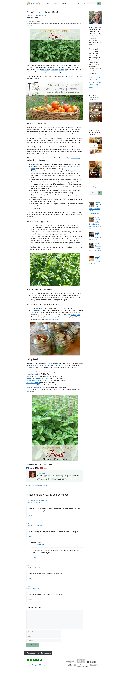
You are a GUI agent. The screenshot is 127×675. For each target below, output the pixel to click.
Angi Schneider (41, 15)
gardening (35, 485)
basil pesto (45, 70)
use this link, (75, 158)
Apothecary (64, 3)
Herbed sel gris (31, 374)
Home (27, 21)
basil (29, 485)
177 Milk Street (45, 478)
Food (48, 3)
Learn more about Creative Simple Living (95, 85)
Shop (83, 3)
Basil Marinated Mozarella (35, 387)
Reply (30, 515)
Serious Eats (59, 478)
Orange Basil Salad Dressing (36, 380)
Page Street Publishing (62, 476)
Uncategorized (42, 485)
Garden (55, 3)
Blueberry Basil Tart (33, 383)
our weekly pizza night (59, 70)
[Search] (99, 3)
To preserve (35, 310)
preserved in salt (53, 319)
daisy (28, 523)
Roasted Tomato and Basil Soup (37, 378)
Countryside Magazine (73, 478)
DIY (71, 3)
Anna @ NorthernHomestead (36, 500)
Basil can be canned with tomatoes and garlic (45, 365)
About (78, 3)
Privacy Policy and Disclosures (36, 665)
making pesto (75, 315)
